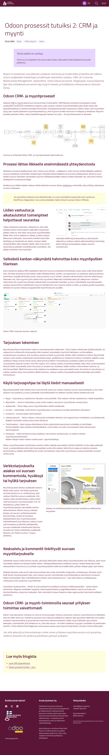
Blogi (19, 41)
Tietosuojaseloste (11, 738)
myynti (20, 103)
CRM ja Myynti (30, 41)
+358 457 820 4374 (79, 708)
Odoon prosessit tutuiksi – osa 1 (22, 667)
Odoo (41, 41)
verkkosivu (67, 185)
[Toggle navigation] (104, 3)
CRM (13, 103)
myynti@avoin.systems (81, 706)
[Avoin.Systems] (8, 3)
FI (84, 3)
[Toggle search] (96, 3)
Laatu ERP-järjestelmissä (19, 663)
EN (89, 3)
